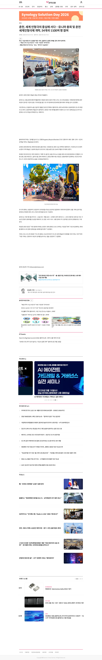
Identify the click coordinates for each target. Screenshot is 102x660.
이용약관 (27, 652)
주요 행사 (22, 359)
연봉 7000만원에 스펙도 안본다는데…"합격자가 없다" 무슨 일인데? (40, 416)
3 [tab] (78, 578)
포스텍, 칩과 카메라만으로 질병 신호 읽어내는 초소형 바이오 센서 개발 (41, 441)
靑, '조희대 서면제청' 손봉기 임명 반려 (31, 484)
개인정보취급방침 (35, 652)
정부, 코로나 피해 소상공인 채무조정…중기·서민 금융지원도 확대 (40, 528)
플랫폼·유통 (59, 7)
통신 (46, 7)
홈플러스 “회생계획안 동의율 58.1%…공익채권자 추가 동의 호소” (40, 498)
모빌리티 (39, 7)
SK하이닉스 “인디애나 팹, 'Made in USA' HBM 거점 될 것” (38, 514)
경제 (51, 7)
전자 (33, 7)
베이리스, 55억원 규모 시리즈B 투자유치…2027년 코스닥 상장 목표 (40, 435)
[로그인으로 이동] (81, 2)
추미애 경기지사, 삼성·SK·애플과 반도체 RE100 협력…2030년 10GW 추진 (43, 410)
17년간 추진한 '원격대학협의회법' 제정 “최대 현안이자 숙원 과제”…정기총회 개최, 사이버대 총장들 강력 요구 (39, 544)
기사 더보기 (38, 290)
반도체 (27, 7)
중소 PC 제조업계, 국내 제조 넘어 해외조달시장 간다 (41, 292)
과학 (66, 7)
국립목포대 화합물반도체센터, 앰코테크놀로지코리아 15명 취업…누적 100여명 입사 (45, 423)
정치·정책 (73, 7)
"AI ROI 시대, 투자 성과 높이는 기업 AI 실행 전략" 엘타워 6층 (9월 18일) (40, 342)
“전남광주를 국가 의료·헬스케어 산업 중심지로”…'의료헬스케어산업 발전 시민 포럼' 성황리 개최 (48, 453)
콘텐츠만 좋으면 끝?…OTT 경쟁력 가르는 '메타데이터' (36, 558)
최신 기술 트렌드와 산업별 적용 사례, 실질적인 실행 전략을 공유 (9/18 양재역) (42, 40)
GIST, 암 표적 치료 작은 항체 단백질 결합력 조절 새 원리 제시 (38, 465)
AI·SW (21, 7)
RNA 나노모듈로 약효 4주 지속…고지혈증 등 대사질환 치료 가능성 (40, 459)
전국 (20, 23)
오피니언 (81, 7)
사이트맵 (51, 652)
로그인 (21, 652)
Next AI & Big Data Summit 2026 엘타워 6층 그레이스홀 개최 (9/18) (39, 338)
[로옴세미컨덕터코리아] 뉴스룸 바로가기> (49, 280)
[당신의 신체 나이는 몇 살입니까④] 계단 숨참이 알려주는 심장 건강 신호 (41, 429)
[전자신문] (51, 2)
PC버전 (57, 652)
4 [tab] (80, 578)
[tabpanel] (51, 380)
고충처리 (44, 652)
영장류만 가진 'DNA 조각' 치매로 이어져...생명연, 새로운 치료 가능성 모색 (42, 447)
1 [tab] (75, 578)
